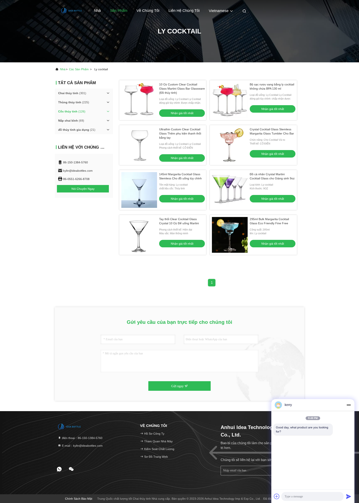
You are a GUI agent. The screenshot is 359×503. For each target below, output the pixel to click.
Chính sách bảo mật (78, 498)
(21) (76, 129)
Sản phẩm (118, 11)
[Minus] (348, 404)
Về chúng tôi (147, 11)
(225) (73, 102)
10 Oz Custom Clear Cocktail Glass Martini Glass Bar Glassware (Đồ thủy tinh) (182, 88)
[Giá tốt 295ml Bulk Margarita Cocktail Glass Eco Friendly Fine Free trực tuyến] (230, 235)
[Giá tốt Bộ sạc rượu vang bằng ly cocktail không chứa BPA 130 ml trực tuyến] (230, 100)
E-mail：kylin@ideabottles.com (82, 445)
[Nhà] (71, 10)
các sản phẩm (79, 69)
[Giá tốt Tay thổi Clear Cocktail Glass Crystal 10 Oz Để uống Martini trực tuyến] (139, 235)
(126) (71, 111)
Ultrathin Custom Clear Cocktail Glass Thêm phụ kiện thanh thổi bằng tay (180, 133)
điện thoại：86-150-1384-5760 (81, 438)
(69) (71, 120)
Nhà (97, 11)
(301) (72, 93)
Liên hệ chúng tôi (184, 11)
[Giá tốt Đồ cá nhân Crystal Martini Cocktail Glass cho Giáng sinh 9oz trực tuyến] (230, 190)
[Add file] (277, 496)
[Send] (348, 496)
